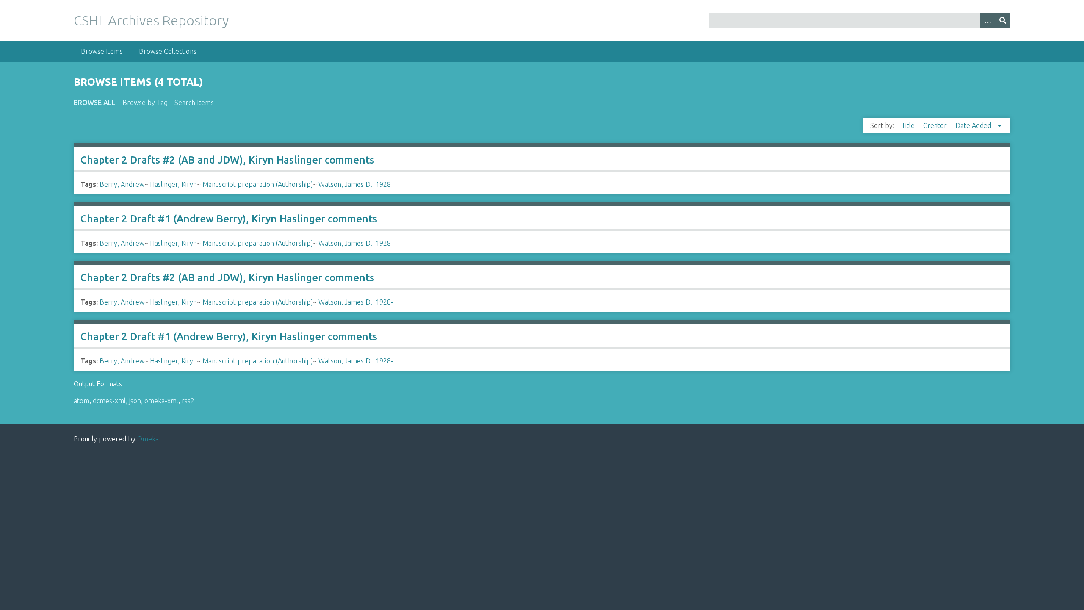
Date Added (974, 125)
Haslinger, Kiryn (173, 184)
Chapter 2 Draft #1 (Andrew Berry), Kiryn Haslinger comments (228, 219)
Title (908, 125)
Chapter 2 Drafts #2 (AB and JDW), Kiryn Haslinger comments (227, 160)
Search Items (194, 102)
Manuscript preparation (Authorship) (257, 184)
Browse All (95, 102)
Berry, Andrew (122, 184)
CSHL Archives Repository (151, 20)
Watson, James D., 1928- (355, 184)
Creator (935, 125)
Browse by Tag (145, 102)
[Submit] (1002, 20)
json (135, 401)
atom (81, 401)
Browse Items (102, 51)
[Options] (987, 20)
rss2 (188, 401)
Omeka (148, 439)
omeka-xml (161, 401)
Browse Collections (167, 51)
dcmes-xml (109, 401)
